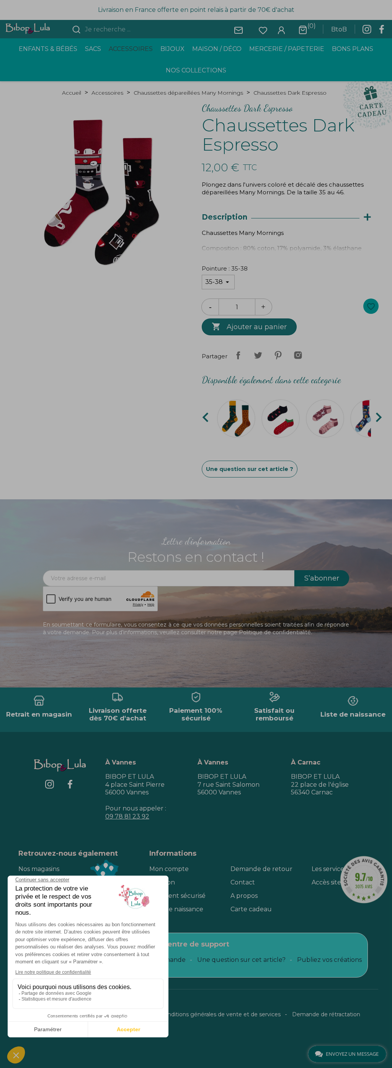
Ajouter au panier (249, 326)
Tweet (258, 355)
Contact (242, 882)
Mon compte (169, 869)
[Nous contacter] (238, 29)
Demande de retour (261, 869)
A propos (244, 895)
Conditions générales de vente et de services (220, 1014)
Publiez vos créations (329, 959)
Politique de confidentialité (275, 632)
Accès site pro (332, 882)
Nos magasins (38, 869)
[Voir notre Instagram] (366, 31)
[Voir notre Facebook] (381, 31)
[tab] (290, 217)
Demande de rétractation (326, 1014)
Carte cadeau (251, 909)
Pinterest (278, 355)
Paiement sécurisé (177, 895)
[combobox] (129, 29)
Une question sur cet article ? (249, 469)
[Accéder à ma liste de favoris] (263, 29)
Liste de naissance (176, 909)
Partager (238, 355)
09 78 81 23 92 (127, 816)
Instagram (297, 355)
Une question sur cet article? (241, 959)
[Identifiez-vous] (281, 29)
